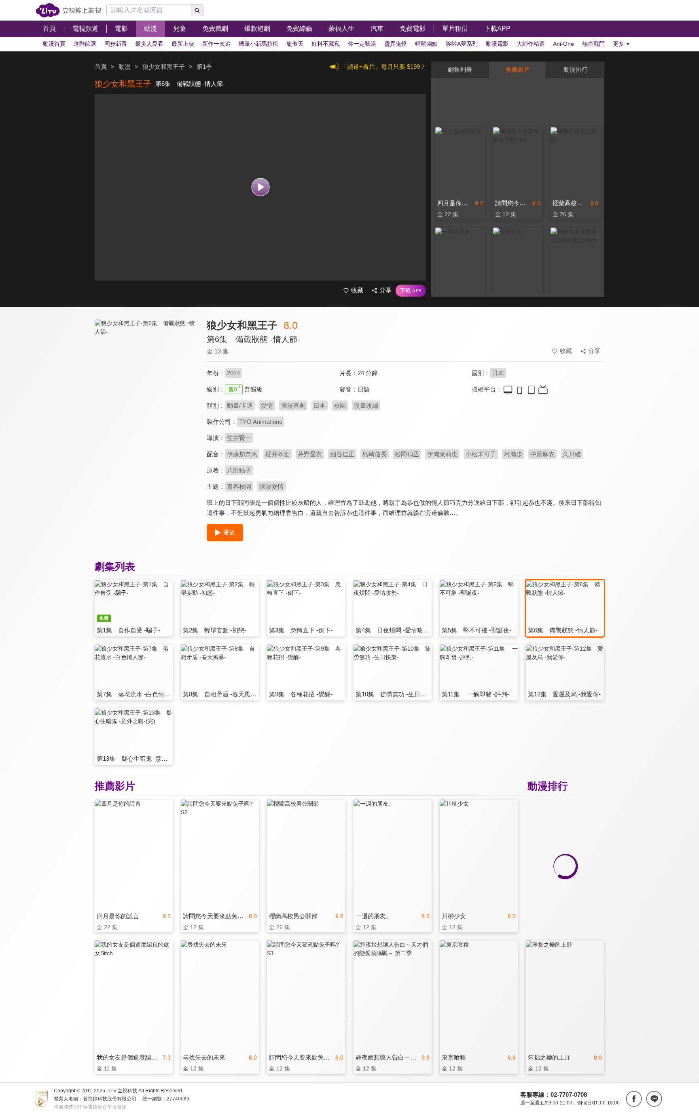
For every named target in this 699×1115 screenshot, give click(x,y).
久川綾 (572, 454)
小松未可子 (481, 454)
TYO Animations (260, 421)
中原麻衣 (542, 454)
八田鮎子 (239, 470)
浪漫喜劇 (293, 405)
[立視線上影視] (68, 10)
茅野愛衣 (310, 454)
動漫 (125, 66)
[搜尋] (197, 10)
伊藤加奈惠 (242, 454)
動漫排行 (575, 69)
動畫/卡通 (240, 405)
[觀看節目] (260, 187)
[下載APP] (411, 291)
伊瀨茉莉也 (442, 454)
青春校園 (239, 486)
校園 (340, 405)
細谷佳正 (342, 454)
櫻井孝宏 (277, 454)
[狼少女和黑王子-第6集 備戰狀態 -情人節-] (146, 391)
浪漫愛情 (271, 486)
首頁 (101, 66)
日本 (498, 373)
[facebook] (634, 1099)
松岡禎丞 (407, 454)
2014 (233, 373)
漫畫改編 (366, 405)
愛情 (267, 405)
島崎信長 (374, 454)
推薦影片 (518, 69)
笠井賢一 (239, 437)
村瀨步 (513, 454)
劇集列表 (460, 69)
